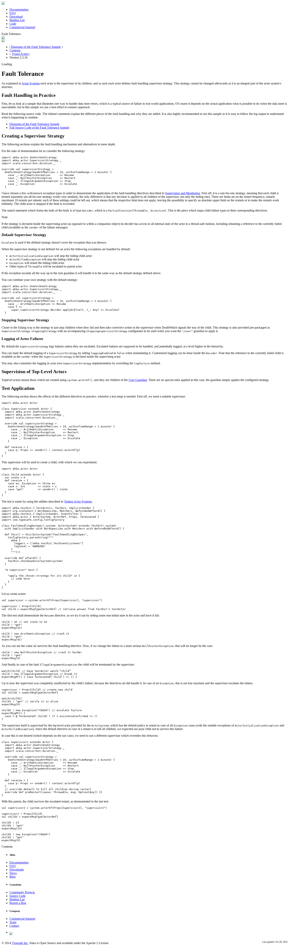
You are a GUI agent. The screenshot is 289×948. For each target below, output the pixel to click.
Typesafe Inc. (20, 943)
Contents (14, 50)
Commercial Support (22, 27)
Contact (14, 925)
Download (16, 16)
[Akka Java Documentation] (3, 41)
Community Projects (22, 892)
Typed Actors (20, 54)
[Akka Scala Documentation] (3, 37)
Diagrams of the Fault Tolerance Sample (36, 47)
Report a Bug (17, 903)
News (13, 873)
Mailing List (17, 20)
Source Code (17, 896)
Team (12, 922)
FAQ (12, 13)
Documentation (19, 9)
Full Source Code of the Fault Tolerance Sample (39, 127)
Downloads (16, 869)
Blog (12, 876)
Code (12, 23)
